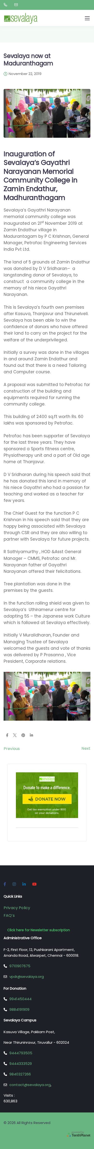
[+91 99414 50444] (6, 5)
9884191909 (19, 1009)
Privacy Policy (17, 908)
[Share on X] (15, 735)
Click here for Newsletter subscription (38, 930)
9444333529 (20, 1063)
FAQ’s (9, 915)
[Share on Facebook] (7, 735)
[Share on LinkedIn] (31, 735)
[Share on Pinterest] (23, 735)
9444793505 (20, 1052)
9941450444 (20, 998)
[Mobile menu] (87, 18)
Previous (12, 748)
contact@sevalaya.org (30, 1084)
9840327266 (20, 1074)
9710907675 (19, 965)
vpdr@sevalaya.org (26, 976)
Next (85, 748)
